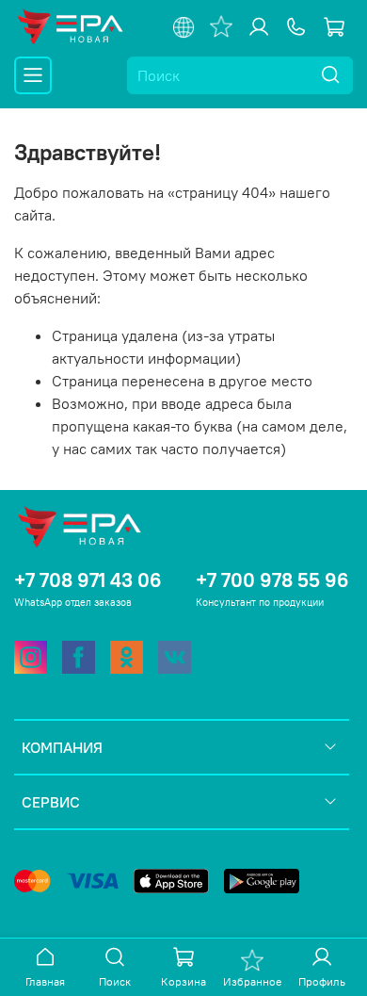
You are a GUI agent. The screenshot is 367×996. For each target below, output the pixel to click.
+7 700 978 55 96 (272, 580)
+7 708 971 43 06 (88, 580)
